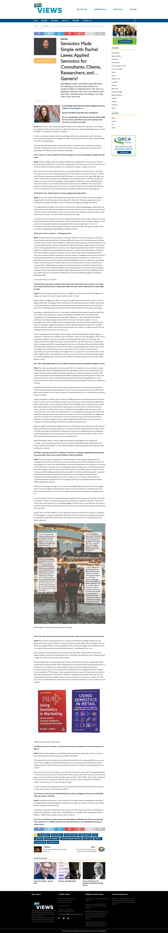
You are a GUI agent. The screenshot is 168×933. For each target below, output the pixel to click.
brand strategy (57, 835)
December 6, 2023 (41, 101)
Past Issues (54, 20)
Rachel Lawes (88, 838)
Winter (114, 128)
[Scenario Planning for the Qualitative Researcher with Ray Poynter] (94, 870)
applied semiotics (44, 835)
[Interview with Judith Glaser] (69, 870)
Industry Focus (116, 79)
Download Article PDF (45, 61)
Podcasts (114, 85)
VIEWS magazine (40, 842)
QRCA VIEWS (38, 838)
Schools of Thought (117, 92)
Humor (114, 75)
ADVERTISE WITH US (100, 9)
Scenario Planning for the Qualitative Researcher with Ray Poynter (93, 883)
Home (35, 20)
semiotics (98, 838)
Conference (115, 59)
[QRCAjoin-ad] (124, 43)
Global (113, 72)
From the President (117, 69)
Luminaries (115, 82)
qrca (95, 835)
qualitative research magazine (71, 838)
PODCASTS (133, 9)
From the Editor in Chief (119, 66)
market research (85, 835)
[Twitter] (64, 918)
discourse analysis (70, 835)
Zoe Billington (53, 842)
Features (44, 20)
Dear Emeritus (116, 62)
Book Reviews (115, 53)
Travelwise (114, 105)
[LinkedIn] (68, 918)
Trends (113, 108)
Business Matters (116, 56)
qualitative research (52, 838)
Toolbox (114, 101)
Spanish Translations (117, 95)
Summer (114, 121)
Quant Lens (115, 88)
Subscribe (75, 20)
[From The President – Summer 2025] (45, 870)
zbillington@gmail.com (76, 108)
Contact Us (87, 20)
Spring (113, 118)
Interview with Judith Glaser (67, 881)
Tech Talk (114, 98)
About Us (65, 20)
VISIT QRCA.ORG (82, 9)
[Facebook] (60, 918)
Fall (112, 124)
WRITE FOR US (118, 9)
